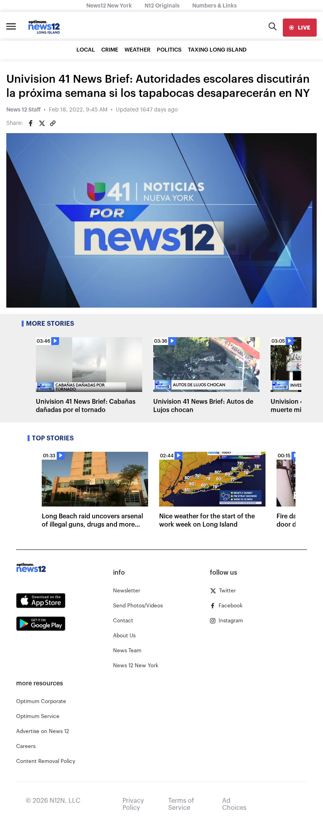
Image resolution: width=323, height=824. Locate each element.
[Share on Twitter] (42, 123)
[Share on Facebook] (31, 123)
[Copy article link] (53, 123)
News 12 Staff (23, 110)
